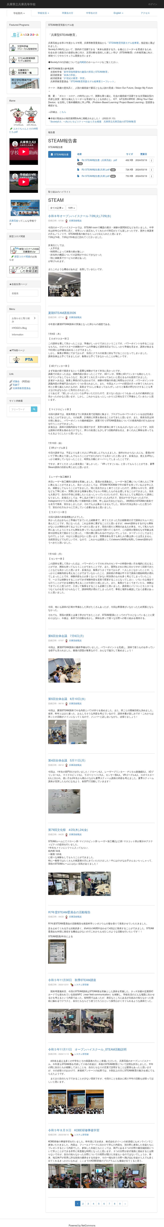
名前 (79, 154)
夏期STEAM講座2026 (62, 313)
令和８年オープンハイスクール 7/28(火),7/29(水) (79, 216)
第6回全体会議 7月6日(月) (66, 636)
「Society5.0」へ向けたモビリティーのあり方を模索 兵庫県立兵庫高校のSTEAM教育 (92, 121)
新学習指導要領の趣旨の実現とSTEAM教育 (85, 71)
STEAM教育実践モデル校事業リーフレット (92, 81)
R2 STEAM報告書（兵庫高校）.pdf (99, 160)
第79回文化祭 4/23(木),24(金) (68, 829)
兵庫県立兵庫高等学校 (21, 4)
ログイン (152, 4)
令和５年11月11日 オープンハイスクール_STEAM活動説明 (87, 1049)
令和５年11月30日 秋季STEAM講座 (72, 980)
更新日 (143, 154)
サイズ (129, 154)
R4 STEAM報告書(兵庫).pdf (96, 176)
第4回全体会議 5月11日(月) (66, 760)
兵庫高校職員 (75, 220)
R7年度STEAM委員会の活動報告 (69, 912)
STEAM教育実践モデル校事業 (124, 42)
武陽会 (16, 381)
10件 (71, 207)
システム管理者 (81, 984)
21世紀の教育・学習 (74, 78)
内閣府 (82, 62)
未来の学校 (69, 74)
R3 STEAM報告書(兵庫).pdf (96, 169)
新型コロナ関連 (22, 256)
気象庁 (16, 384)
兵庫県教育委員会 (22, 388)
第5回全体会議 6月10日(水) (66, 699)
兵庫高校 (13, 220)
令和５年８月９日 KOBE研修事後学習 (73, 1130)
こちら (62, 111)
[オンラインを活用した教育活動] (23, 269)
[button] (19, 13)
